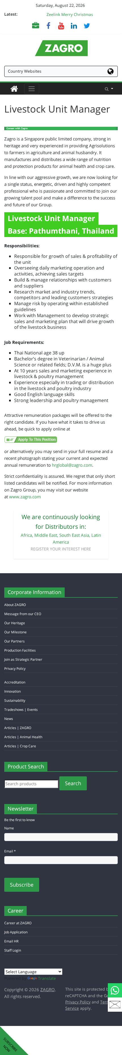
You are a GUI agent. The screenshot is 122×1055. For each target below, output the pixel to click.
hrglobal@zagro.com (72, 465)
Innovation (12, 691)
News (8, 718)
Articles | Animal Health (23, 736)
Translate (47, 978)
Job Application (16, 932)
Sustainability (14, 700)
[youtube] (61, 25)
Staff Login (12, 950)
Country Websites (24, 71)
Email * (10, 851)
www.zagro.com (25, 496)
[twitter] (86, 25)
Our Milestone (15, 632)
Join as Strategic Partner (23, 659)
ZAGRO (47, 989)
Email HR (11, 941)
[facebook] (48, 25)
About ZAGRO (15, 604)
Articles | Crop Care (20, 746)
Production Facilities (20, 650)
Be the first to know (19, 819)
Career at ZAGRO (17, 923)
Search (73, 783)
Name (9, 828)
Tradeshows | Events (21, 709)
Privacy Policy (15, 668)
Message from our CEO (22, 613)
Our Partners (14, 641)
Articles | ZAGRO (17, 727)
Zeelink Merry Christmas (70, 14)
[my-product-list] (35, 25)
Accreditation (14, 682)
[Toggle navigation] (31, 88)
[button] (109, 88)
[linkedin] (73, 25)
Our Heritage (14, 623)
